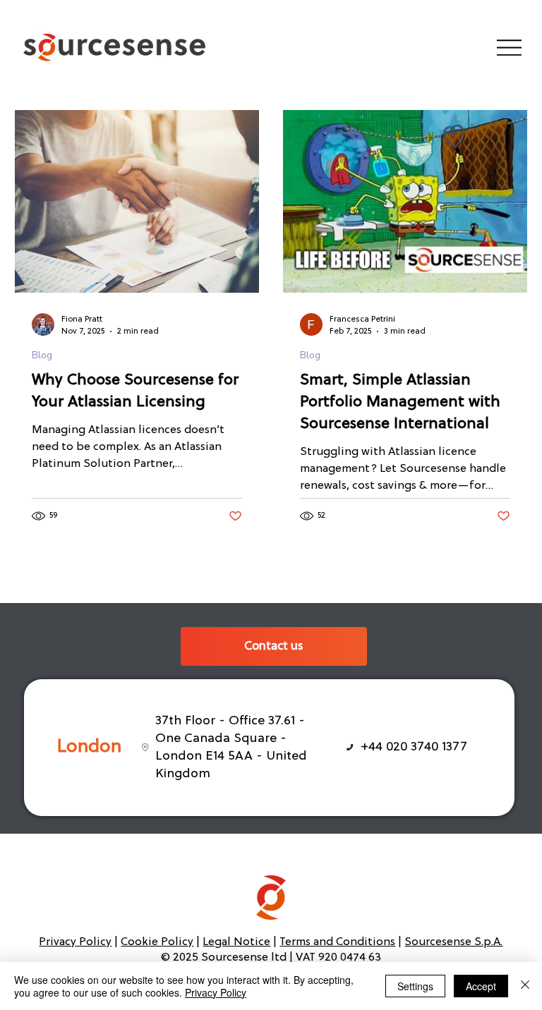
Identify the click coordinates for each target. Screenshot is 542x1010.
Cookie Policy (157, 942)
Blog (42, 355)
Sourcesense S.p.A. (453, 942)
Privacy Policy (75, 942)
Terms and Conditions (337, 942)
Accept (481, 986)
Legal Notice (236, 942)
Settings (415, 986)
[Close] (525, 986)
